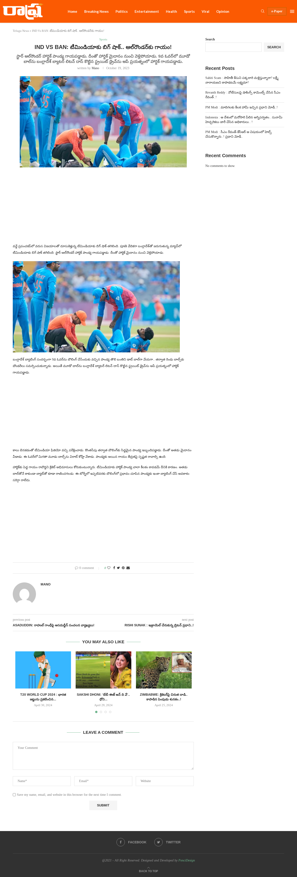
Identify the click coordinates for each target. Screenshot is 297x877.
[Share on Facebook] (114, 568)
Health (171, 11)
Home (72, 11)
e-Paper (276, 11)
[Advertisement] (103, 208)
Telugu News (21, 30)
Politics (122, 11)
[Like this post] (108, 568)
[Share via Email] (128, 568)
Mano (95, 68)
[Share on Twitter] (118, 568)
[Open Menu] (292, 11)
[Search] (262, 11)
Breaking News (96, 11)
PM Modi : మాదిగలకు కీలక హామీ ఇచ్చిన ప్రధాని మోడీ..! (241, 107)
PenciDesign (186, 860)
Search (210, 39)
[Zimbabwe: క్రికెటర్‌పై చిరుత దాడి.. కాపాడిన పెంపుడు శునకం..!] (164, 670)
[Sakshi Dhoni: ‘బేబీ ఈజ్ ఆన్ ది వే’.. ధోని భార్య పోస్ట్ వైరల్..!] (103, 670)
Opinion (222, 11)
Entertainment (147, 11)
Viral (205, 11)
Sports (189, 11)
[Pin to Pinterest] (123, 568)
